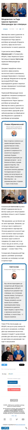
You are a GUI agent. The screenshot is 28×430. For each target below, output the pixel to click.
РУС (13, 416)
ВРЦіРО (10, 374)
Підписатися (12, 382)
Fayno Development (20, 424)
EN (15, 416)
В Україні (5, 29)
